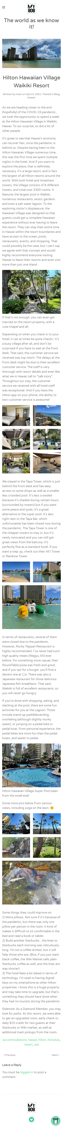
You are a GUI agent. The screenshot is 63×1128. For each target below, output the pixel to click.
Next (55, 1055)
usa (36, 1044)
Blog (57, 94)
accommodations (15, 1040)
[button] (3, 7)
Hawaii (31, 97)
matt (19, 94)
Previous (10, 1055)
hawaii (32, 1040)
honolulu (54, 1040)
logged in (26, 1072)
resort (28, 1044)
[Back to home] (31, 7)
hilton (42, 1040)
